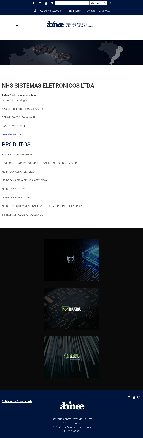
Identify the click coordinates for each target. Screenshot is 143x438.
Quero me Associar (51, 10)
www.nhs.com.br (11, 134)
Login (78, 10)
